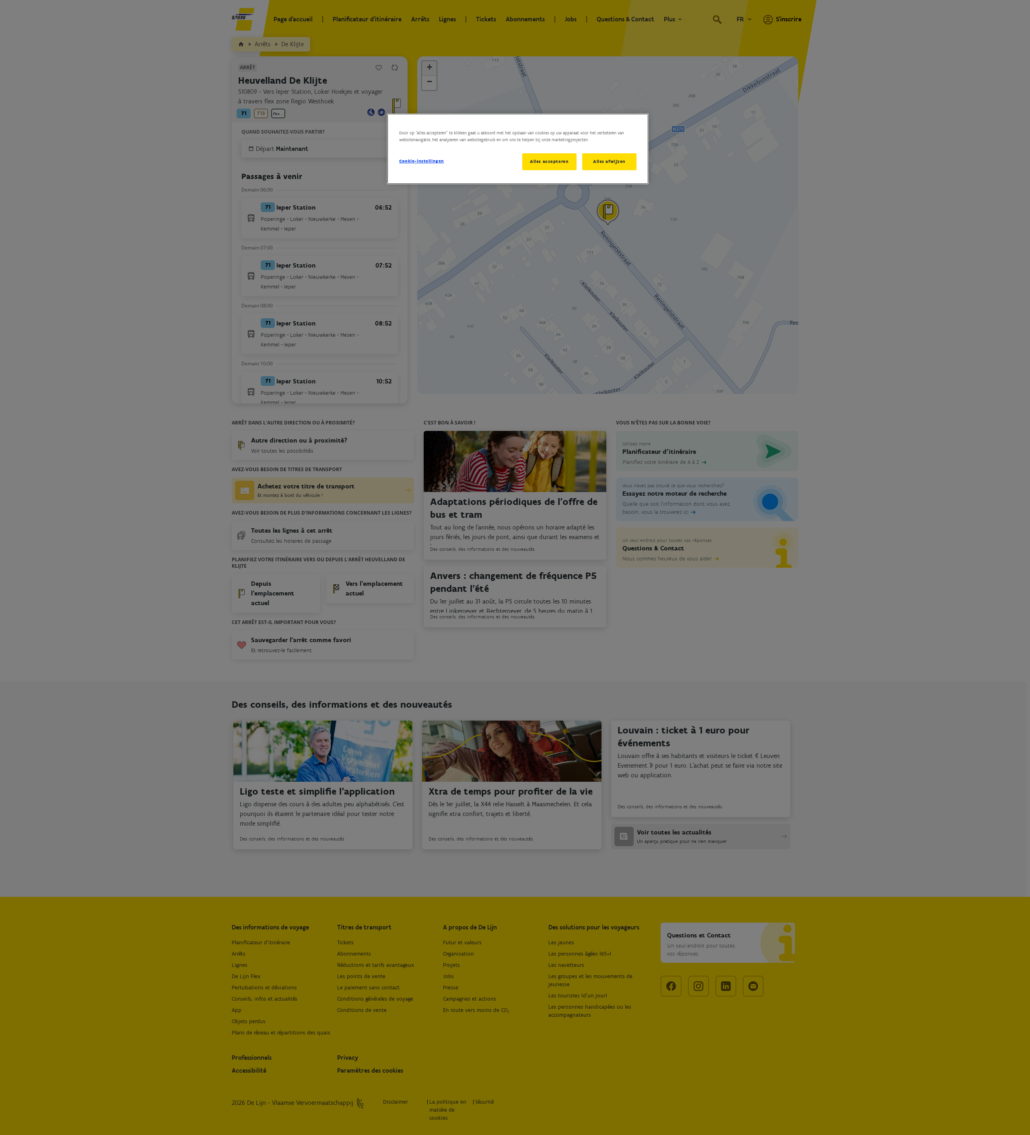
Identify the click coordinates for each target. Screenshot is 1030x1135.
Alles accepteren (549, 161)
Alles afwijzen (609, 161)
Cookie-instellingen (421, 161)
